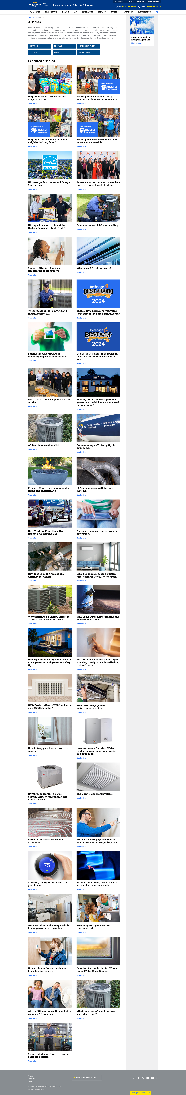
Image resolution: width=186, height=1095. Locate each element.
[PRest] (134, 1077)
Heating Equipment (87, 46)
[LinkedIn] (147, 1077)
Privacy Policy (51, 1086)
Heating (65, 12)
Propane (58, 46)
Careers (115, 12)
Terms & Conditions (41, 1086)
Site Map (58, 1086)
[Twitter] (143, 1077)
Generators (87, 12)
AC (75, 12)
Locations (128, 12)
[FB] (138, 1077)
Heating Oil (34, 46)
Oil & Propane (51, 12)
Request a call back (141, 1093)
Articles (30, 1076)
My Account (31, 1086)
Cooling (33, 52)
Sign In (130, 1)
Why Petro (35, 12)
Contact (102, 12)
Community (32, 1079)
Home (29, 17)
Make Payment (153, 1)
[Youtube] (152, 1077)
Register (140, 1)
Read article (32, 104)
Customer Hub (144, 12)
